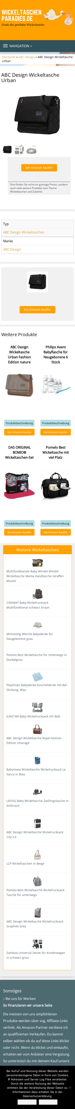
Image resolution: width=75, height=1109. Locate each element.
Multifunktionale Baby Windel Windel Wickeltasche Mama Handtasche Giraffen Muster (35, 576)
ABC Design (27, 57)
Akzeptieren (27, 1102)
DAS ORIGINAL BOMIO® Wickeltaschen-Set (19, 452)
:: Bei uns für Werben (19, 998)
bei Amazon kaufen (39, 168)
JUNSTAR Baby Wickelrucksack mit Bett (33, 716)
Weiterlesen (48, 1102)
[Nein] (70, 1087)
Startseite (8, 57)
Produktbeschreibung (19, 423)
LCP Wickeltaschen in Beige (25, 863)
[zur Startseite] (37, 18)
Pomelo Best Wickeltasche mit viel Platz (55, 452)
